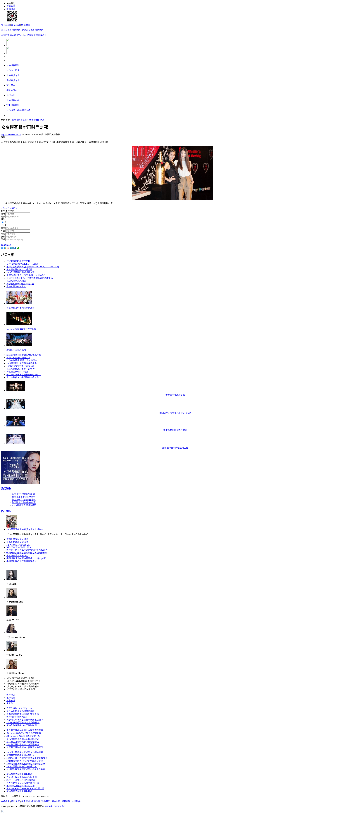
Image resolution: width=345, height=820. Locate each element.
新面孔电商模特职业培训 (24, 500)
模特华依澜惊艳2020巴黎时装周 (21, 725)
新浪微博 (10, 6)
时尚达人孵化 (12, 70)
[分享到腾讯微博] (11, 248)
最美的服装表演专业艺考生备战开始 (23, 355)
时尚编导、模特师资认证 (18, 110)
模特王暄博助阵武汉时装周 (19, 269)
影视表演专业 (12, 80)
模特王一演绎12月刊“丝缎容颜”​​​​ (21, 780)
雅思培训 (10, 95)
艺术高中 (10, 85)
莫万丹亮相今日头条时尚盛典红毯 (22, 783)
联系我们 (15, 25)
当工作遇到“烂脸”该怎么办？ (20, 708)
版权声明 (66, 801)
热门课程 (6, 488)
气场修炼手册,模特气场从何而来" (22, 360)
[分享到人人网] (14, 248)
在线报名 (5, 801)
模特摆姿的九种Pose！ (17, 555)
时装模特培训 (12, 65)
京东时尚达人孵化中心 (12, 35)
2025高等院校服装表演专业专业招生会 (24, 529)
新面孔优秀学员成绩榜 (17, 539)
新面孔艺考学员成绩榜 (17, 542)
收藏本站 (25, 25)
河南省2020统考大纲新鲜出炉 (20, 755)
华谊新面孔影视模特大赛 (175, 430)
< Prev (4, 208)
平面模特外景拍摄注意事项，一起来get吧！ (27, 558)
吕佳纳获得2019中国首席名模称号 (22, 377)
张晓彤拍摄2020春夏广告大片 (20, 369)
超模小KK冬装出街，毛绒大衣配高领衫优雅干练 (29, 278)
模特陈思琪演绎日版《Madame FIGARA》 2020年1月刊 (32, 267)
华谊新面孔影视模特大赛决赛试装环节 (24, 747)
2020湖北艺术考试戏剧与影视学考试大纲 (25, 764)
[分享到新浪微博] (8, 248)
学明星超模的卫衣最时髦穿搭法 (21, 561)
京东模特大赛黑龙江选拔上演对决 (22, 739)
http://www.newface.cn (11, 134)
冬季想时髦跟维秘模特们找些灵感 (22, 714)
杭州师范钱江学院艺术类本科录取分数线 (25, 769)
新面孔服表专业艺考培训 (24, 497)
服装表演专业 (12, 75)
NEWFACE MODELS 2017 (18, 545)
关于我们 (5, 25)
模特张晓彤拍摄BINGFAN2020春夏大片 (25, 788)
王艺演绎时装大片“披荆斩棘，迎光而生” (25, 275)
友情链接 (76, 801)
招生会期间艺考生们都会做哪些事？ (23, 374)
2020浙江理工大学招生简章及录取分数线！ (26, 758)
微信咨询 (10, 9)
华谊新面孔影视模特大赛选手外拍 (22, 744)
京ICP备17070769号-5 (55, 806)
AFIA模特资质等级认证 (35, 35)
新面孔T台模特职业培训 (23, 494)
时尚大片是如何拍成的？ (18, 357)
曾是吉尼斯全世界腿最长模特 (20, 711)
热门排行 (6, 511)
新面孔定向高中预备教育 (24, 502)
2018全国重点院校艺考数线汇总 (21, 766)
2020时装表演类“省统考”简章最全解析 (24, 761)
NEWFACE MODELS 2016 (18, 547)
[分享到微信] (18, 248)
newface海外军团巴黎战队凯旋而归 (22, 722)
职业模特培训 (12, 105)
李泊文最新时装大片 (16, 286)
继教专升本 (11, 90)
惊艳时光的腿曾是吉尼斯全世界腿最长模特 (26, 553)
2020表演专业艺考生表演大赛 (20, 366)
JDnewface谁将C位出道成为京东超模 (23, 733)
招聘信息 (35, 801)
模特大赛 (10, 698)
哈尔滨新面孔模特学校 (33, 30)
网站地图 (56, 801)
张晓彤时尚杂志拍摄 (16, 281)
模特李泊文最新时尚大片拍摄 (20, 786)
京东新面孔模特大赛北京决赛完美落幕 (24, 730)
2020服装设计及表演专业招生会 (21, 363)
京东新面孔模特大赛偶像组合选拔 (22, 742)
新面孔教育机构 (19, 120)
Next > (18, 208)
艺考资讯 (10, 700)
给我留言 (15, 801)
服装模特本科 (12, 100)
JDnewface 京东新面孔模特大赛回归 (23, 736)
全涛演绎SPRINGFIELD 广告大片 (22, 264)
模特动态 (10, 695)
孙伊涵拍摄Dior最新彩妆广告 (20, 284)
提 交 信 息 (6, 245)
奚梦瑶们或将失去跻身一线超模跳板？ (24, 720)
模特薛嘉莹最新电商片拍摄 (19, 774)
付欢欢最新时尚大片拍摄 (18, 261)
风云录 (9, 703)
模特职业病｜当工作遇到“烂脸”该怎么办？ (26, 550)
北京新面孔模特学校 (10, 30)
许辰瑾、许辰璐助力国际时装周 (21, 777)
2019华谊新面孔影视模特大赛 (20, 272)
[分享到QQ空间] (5, 248)
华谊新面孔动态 (36, 120)
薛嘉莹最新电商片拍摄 (17, 372)
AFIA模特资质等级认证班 (24, 505)
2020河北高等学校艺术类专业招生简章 (24, 752)
